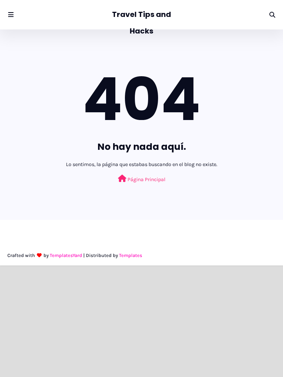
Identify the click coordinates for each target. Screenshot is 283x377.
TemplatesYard (66, 255)
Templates (130, 255)
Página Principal (145, 179)
